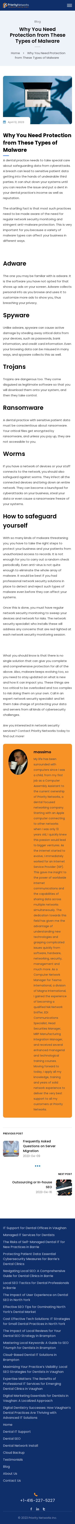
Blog (37, 21)
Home (15, 53)
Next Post (65, 1174)
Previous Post (13, 1133)
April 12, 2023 (16, 122)
